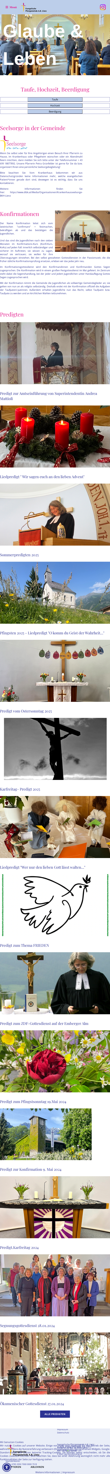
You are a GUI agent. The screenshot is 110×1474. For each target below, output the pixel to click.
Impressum (62, 1429)
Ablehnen (37, 1467)
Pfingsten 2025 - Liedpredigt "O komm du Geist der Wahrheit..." (52, 632)
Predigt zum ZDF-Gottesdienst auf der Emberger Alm (44, 1023)
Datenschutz (63, 1432)
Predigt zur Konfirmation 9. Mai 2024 (30, 1169)
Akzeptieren (12, 1467)
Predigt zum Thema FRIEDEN (24, 945)
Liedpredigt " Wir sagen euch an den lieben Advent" (42, 476)
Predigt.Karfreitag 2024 (19, 1247)
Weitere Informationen (47, 1472)
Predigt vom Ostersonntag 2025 (26, 710)
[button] (7, 1467)
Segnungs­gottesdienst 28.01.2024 (27, 1325)
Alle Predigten (55, 1414)
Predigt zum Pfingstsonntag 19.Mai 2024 (33, 1101)
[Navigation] (11, 7)
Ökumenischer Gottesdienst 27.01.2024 (32, 1403)
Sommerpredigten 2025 (19, 554)
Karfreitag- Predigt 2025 (20, 789)
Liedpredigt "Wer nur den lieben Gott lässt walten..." (42, 867)
